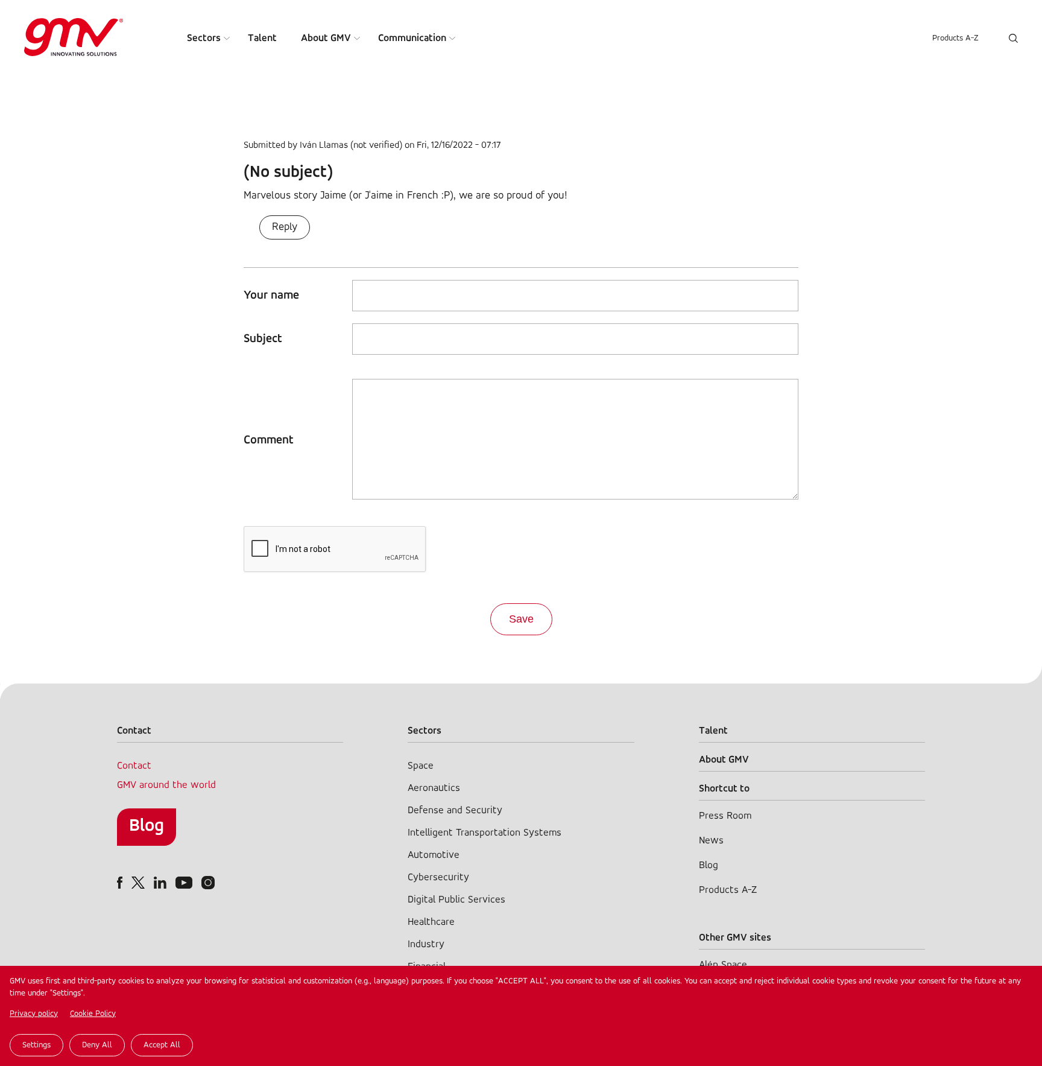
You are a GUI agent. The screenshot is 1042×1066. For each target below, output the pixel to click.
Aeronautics (434, 788)
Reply (284, 227)
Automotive (433, 855)
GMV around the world (166, 785)
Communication (412, 38)
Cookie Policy (93, 1014)
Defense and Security (455, 810)
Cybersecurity (438, 877)
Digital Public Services (456, 900)
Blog (146, 826)
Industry (426, 944)
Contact (134, 766)
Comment (269, 440)
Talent (262, 38)
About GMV (326, 38)
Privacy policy (34, 1014)
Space (421, 766)
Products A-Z (955, 38)
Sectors (204, 38)
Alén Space (723, 965)
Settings (36, 1045)
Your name (271, 296)
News (711, 841)
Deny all (97, 1045)
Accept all (162, 1045)
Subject (263, 339)
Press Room (725, 816)
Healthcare (431, 922)
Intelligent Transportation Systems (484, 833)
